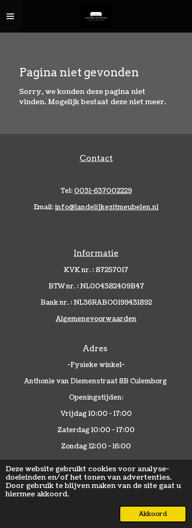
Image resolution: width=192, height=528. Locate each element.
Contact (96, 158)
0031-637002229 (103, 191)
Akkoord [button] (153, 513)
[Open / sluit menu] (10, 16)
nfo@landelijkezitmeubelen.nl (106, 207)
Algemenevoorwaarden (96, 318)
